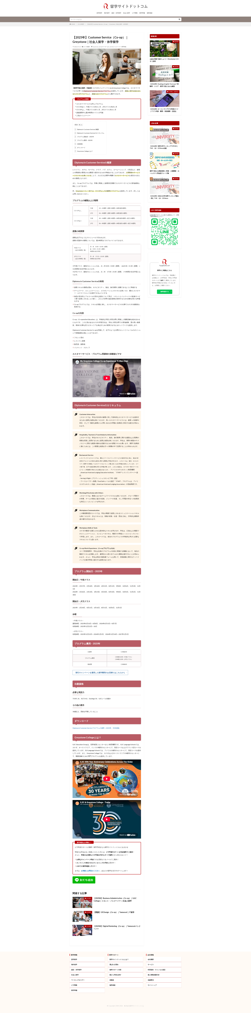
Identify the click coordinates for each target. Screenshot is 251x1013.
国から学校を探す (115, 975)
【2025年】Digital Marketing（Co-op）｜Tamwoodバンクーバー (117, 927)
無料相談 (149, 13)
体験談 (112, 980)
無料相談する (165, 291)
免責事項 (151, 980)
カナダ (111, 46)
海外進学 (107, 13)
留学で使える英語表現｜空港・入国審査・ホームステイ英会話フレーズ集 (164, 172)
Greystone (95, 46)
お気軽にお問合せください (90, 871)
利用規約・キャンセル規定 (156, 970)
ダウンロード (80, 147)
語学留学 (99, 13)
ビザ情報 (134, 13)
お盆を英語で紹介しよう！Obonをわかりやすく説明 (164, 60)
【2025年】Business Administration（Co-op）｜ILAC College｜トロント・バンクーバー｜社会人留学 (115, 899)
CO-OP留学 (81, 24)
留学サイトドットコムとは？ (119, 959)
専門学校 (123, 46)
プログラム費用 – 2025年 (84, 140)
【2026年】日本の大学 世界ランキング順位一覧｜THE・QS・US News (164, 197)
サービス (151, 964)
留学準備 (142, 13)
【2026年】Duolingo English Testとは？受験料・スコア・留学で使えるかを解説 (164, 85)
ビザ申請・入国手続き (173, 91)
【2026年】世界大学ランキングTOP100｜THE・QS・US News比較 (164, 147)
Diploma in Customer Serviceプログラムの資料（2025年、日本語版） (97, 728)
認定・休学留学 (116, 13)
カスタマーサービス (104, 46)
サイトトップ (152, 985)
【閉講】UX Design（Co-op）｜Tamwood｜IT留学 (114, 912)
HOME (73, 24)
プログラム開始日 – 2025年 (84, 136)
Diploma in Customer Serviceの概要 (87, 129)
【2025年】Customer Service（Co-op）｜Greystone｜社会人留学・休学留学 (107, 24)
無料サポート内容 (115, 970)
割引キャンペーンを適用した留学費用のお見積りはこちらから (100, 672)
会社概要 (151, 959)
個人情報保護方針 (154, 975)
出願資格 (79, 144)
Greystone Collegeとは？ (84, 151)
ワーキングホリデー (78, 980)
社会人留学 (126, 13)
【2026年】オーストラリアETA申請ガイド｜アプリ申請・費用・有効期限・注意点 (164, 110)
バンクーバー (117, 46)
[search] (179, 19)
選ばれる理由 (114, 964)
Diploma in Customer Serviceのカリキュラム (89, 133)
